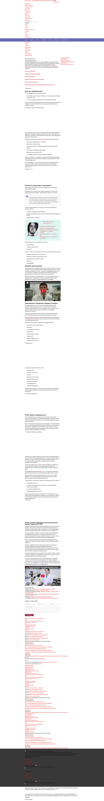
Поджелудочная (28, 53)
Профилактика (28, 11)
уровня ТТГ (41, 471)
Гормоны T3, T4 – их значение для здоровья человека (44, 589)
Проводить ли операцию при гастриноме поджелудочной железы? (38, 650)
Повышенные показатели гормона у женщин (34, 79)
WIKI (26, 32)
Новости (26, 26)
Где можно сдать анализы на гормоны (49, 662)
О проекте (27, 36)
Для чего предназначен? (30, 71)
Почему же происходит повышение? (32, 73)
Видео (26, 24)
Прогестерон (27, 8)
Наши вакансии (28, 760)
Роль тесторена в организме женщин (35, 636)
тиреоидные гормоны (41, 139)
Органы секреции (64, 39)
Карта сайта (27, 762)
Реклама (26, 34)
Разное (26, 13)
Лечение (26, 45)
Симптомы (27, 15)
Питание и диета (28, 7)
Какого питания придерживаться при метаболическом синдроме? (38, 647)
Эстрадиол (27, 20)
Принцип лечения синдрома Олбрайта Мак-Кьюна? (35, 648)
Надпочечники (28, 47)
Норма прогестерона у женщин (35, 633)
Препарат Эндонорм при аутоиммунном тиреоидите (41, 596)
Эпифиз (26, 43)
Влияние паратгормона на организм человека (38, 638)
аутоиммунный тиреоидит (33, 317)
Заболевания (27, 3)
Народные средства (29, 5)
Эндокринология (28, 18)
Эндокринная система (29, 29)
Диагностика (27, 50)
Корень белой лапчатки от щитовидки (35, 631)
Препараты (27, 31)
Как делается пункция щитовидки (41, 590)
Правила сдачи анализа (30, 76)
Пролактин (27, 10)
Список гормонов (28, 55)
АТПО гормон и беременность (31, 82)
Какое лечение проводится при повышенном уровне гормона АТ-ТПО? (40, 84)
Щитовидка (27, 42)
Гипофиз (26, 52)
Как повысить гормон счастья (33, 639)
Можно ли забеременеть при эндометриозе (38, 634)
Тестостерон (27, 16)
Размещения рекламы (29, 764)
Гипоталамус (27, 48)
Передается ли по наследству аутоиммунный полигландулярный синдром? (40, 651)
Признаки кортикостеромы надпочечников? (34, 645)
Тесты (26, 27)
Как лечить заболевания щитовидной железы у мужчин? (46, 598)
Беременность (57, 2)
